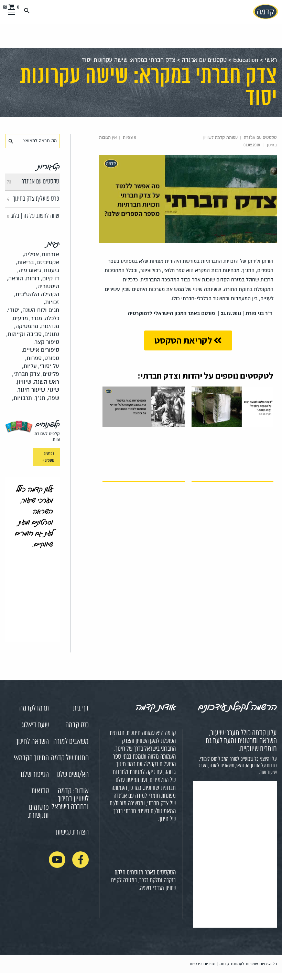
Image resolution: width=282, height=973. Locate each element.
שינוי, (52, 389)
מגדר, (35, 318)
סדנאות (40, 791)
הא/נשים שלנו (72, 775)
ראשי (271, 60)
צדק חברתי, (26, 374)
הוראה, (15, 278)
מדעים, (19, 318)
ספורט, (51, 358)
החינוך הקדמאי (31, 758)
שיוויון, (23, 381)
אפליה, (31, 254)
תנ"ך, (39, 398)
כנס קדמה (77, 725)
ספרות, (33, 358)
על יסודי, (48, 366)
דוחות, (32, 278)
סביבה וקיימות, (24, 334)
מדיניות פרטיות (202, 963)
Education (245, 60)
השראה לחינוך (32, 742)
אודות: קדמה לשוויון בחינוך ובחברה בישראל (70, 799)
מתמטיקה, (26, 326)
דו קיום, (50, 278)
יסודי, (13, 310)
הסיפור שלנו (35, 775)
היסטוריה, (47, 286)
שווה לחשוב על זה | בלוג (33, 216)
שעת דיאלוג (35, 725)
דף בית (81, 708)
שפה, (53, 398)
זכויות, (51, 302)
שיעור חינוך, (31, 389)
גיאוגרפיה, (29, 270)
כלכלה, (51, 318)
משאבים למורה (71, 742)
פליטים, (50, 374)
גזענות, (50, 270)
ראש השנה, (46, 381)
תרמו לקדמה (34, 708)
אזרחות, (49, 254)
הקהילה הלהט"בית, (36, 294)
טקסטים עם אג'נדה (204, 60)
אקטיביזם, (47, 262)
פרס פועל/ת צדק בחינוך (33, 198)
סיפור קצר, (46, 342)
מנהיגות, (49, 326)
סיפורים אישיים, (40, 350)
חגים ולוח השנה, (40, 310)
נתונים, (51, 334)
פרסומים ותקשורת (38, 812)
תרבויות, (22, 398)
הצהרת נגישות (72, 832)
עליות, (29, 366)
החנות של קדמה (70, 758)
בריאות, (25, 262)
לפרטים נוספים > (48, 457)
